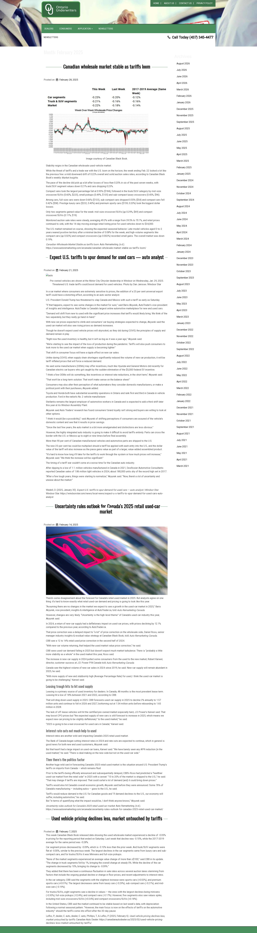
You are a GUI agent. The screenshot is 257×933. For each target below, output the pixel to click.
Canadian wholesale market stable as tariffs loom (106, 66)
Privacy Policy (205, 3)
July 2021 (182, 440)
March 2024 (183, 238)
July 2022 (182, 362)
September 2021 (185, 427)
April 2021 (182, 459)
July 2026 (182, 70)
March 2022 (183, 388)
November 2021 (185, 414)
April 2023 (182, 310)
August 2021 (183, 433)
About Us (169, 3)
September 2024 (185, 199)
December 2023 (185, 258)
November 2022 (185, 336)
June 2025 (182, 141)
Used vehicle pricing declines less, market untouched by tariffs (106, 818)
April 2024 (182, 232)
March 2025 (183, 160)
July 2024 (182, 212)
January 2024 (184, 251)
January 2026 (184, 102)
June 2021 (182, 446)
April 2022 (182, 381)
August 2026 (183, 63)
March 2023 (183, 316)
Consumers (65, 28)
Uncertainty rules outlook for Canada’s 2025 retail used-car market (107, 508)
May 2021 (182, 453)
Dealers (48, 28)
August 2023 (183, 284)
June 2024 (182, 219)
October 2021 (184, 420)
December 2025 (185, 109)
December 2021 (185, 407)
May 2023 (182, 303)
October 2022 (184, 342)
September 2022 (185, 349)
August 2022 (183, 355)
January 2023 (184, 323)
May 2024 (182, 225)
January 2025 (184, 173)
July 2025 (182, 134)
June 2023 (182, 297)
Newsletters (106, 28)
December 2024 (185, 180)
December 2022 (185, 329)
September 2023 (185, 277)
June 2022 (182, 368)
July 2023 (182, 290)
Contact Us (185, 3)
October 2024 (184, 193)
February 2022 (184, 394)
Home (156, 3)
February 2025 (184, 167)
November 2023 (185, 264)
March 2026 (183, 89)
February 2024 (184, 245)
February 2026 (184, 96)
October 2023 (184, 271)
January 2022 (184, 401)
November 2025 (185, 115)
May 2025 (182, 148)
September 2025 (185, 122)
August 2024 (183, 206)
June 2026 (182, 76)
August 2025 (183, 128)
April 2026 (182, 83)
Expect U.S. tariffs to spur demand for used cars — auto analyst (107, 257)
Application (84, 28)
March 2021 (183, 466)
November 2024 (185, 186)
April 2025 (182, 154)
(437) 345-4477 (201, 37)
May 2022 (182, 375)
